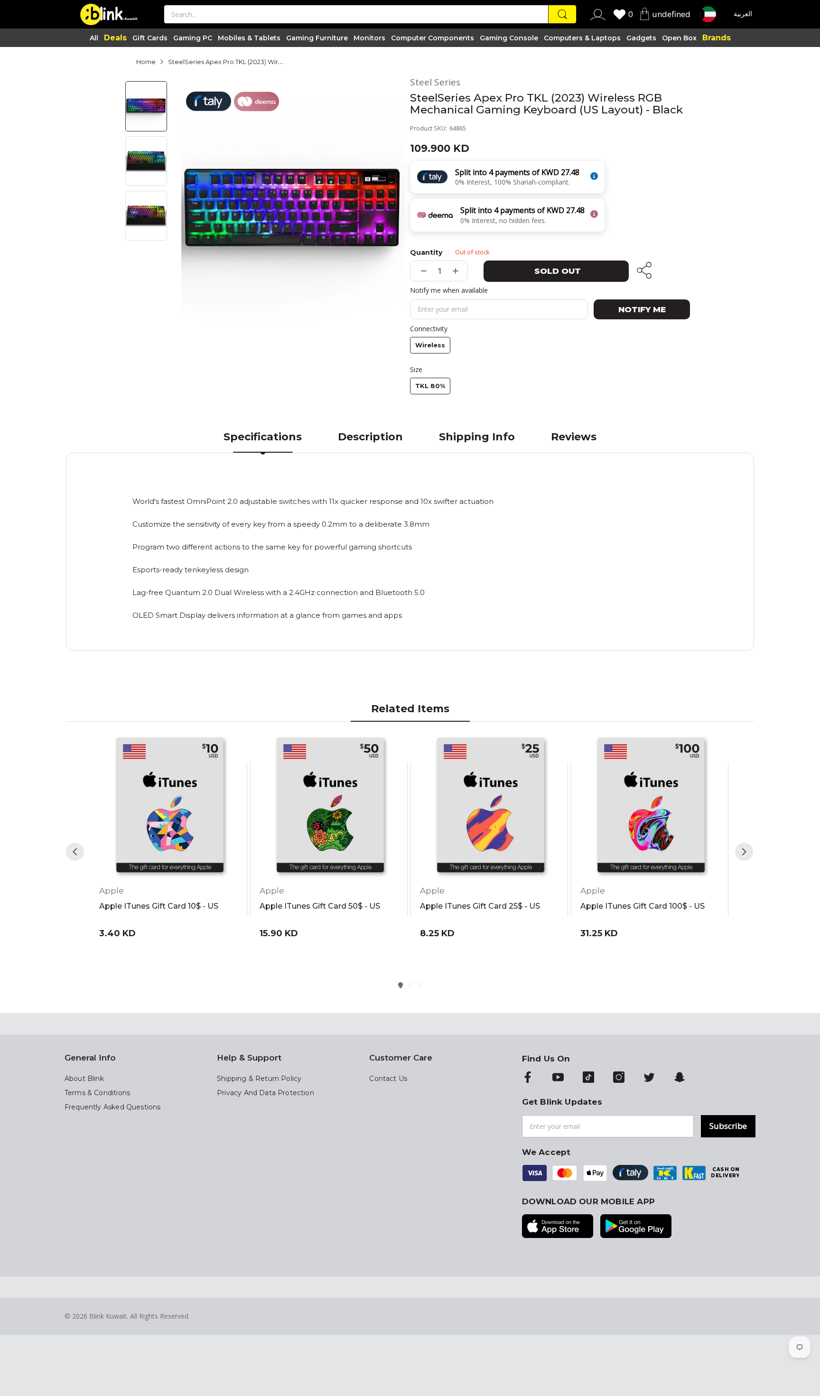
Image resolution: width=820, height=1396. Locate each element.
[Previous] (75, 852)
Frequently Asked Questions (112, 1107)
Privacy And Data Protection (265, 1093)
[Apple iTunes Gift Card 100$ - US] (651, 806)
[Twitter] (649, 1078)
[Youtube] (558, 1078)
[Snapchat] (679, 1078)
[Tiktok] (588, 1078)
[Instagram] (618, 1078)
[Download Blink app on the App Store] (557, 1227)
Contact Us (388, 1078)
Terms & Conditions (97, 1093)
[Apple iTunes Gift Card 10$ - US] (170, 806)
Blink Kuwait (108, 1316)
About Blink (84, 1078)
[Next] (744, 852)
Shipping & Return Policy (259, 1078)
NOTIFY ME (642, 309)
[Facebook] (527, 1078)
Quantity (426, 252)
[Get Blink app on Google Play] (635, 1227)
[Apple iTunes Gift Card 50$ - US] (330, 806)
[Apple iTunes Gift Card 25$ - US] (490, 806)
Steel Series (435, 82)
